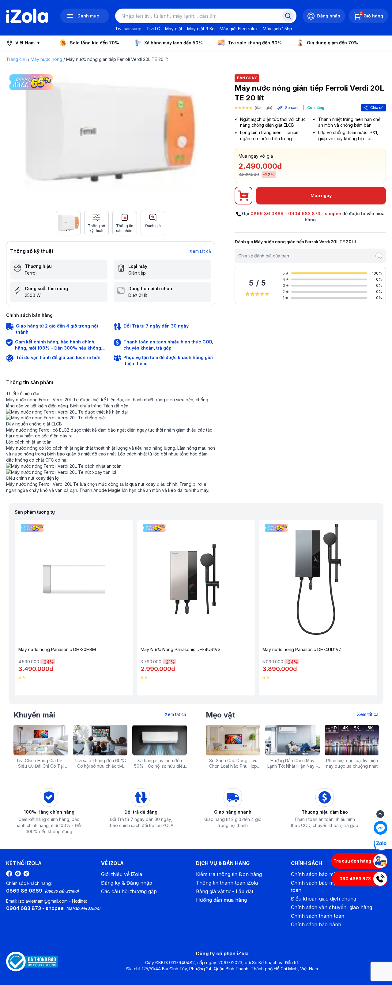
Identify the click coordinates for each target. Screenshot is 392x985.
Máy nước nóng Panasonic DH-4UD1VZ (301, 649)
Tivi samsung (128, 28)
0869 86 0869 (267, 213)
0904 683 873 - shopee (314, 213)
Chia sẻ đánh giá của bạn (263, 255)
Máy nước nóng (46, 59)
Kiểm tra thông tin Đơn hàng (229, 874)
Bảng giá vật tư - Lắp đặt (224, 891)
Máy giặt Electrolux (239, 28)
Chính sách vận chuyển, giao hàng (331, 907)
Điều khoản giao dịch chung (323, 899)
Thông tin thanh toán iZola (227, 883)
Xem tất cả (200, 251)
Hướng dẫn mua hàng (221, 900)
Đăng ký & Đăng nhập (126, 883)
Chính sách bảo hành (316, 924)
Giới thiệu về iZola (121, 874)
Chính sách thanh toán (317, 916)
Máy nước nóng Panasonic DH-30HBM (57, 649)
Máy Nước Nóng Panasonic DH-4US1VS (181, 649)
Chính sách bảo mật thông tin (325, 874)
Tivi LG (153, 28)
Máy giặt (173, 28)
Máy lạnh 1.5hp (277, 28)
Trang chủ (16, 59)
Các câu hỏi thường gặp (129, 891)
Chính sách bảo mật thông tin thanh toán (333, 886)
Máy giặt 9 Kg (201, 28)
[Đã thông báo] (32, 961)
